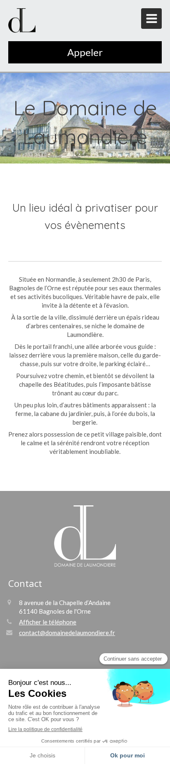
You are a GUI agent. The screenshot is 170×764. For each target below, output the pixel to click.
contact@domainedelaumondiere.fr (67, 632)
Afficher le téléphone (47, 622)
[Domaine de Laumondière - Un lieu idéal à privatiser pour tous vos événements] (21, 20)
